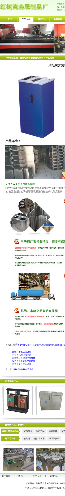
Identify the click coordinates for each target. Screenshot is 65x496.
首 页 (10, 19)
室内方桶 (40, 431)
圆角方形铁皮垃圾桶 (21, 352)
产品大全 (26, 19)
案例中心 (42, 19)
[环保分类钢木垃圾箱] (17, 414)
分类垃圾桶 (39, 438)
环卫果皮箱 (54, 438)
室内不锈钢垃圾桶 (10, 431)
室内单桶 (53, 431)
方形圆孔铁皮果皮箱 (21, 355)
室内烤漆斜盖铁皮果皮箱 (23, 361)
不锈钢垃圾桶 (11, 58)
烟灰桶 (27, 438)
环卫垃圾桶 (10, 438)
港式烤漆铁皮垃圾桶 (21, 364)
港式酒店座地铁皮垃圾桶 (23, 358)
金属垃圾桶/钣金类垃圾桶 (32, 58)
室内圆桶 (28, 431)
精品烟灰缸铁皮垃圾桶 (23, 369)
